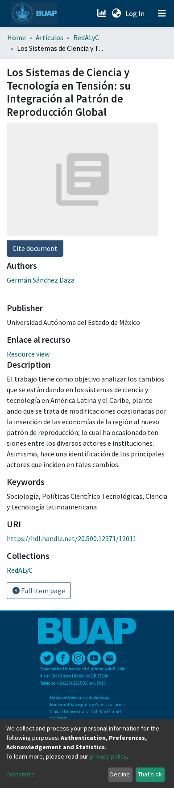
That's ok (150, 774)
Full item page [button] (42, 590)
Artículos (49, 37)
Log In (135, 13)
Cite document (35, 248)
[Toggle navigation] (162, 13)
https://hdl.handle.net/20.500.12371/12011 (72, 538)
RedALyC (86, 37)
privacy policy (108, 756)
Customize (20, 774)
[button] (116, 13)
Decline (120, 774)
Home (16, 37)
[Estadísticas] (102, 13)
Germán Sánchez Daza (41, 279)
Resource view (28, 353)
